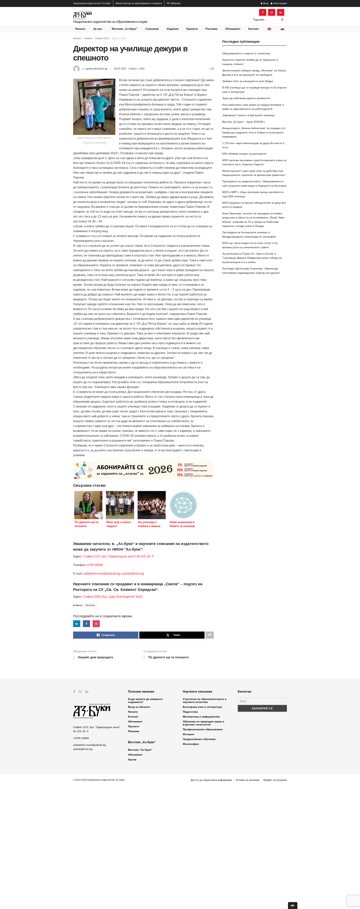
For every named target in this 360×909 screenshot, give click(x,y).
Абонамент (232, 28)
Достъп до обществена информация (211, 780)
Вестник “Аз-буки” (140, 749)
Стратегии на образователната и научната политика (204, 700)
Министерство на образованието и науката (139, 3)
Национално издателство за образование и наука (110, 21)
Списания (152, 28)
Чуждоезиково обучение (199, 739)
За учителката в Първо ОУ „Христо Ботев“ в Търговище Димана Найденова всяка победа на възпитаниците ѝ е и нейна (252, 258)
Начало (80, 28)
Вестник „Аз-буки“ (124, 28)
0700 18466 (95, 565)
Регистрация (280, 3)
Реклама (211, 28)
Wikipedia (175, 3)
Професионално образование (203, 729)
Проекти (192, 28)
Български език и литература (202, 706)
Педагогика (190, 711)
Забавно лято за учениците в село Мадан (247, 81)
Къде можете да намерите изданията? (145, 700)
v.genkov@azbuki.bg (96, 68)
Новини (88, 38)
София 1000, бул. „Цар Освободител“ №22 (112, 596)
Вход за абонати (139, 706)
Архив (132, 759)
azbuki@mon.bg (133, 573)
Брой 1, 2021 (119, 38)
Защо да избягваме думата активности (246, 98)
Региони (90, 605)
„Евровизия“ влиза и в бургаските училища (248, 115)
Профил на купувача (275, 780)
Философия (191, 743)
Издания (172, 28)
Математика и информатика (201, 716)
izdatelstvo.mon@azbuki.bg (101, 573)
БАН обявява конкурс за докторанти (244, 153)
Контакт (253, 28)
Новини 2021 (102, 38)
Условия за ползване (248, 780)
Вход (265, 3)
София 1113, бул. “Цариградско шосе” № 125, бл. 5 (118, 556)
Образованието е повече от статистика (246, 53)
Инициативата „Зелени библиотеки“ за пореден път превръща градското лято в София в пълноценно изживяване (254, 132)
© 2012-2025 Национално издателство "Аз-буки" (99, 780)
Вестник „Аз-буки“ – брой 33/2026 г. (243, 121)
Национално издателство (92, 3)
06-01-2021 (120, 68)
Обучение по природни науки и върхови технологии (203, 723)
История (188, 734)
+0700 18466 (81, 738)
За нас (97, 28)
